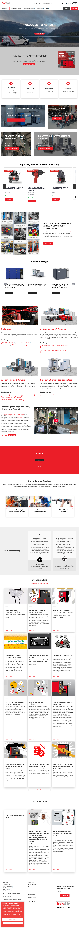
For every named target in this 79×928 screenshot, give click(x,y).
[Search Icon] (62, 4)
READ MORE (3, 434)
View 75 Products (59, 315)
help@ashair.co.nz (35, 886)
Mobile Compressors (62, 345)
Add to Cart (7, 198)
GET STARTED (11, 434)
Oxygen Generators (46, 394)
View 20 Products (20, 366)
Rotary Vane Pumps (28, 394)
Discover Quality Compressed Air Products (14, 118)
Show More (39, 789)
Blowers (18, 397)
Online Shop (6, 329)
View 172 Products (20, 315)
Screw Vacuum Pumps (7, 397)
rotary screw (66, 231)
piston (71, 231)
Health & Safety (31, 894)
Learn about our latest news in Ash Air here (39, 804)
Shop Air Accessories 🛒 (8, 342)
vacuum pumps (21, 414)
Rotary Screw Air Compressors (49, 348)
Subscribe (65, 895)
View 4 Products (59, 366)
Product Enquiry (8, 293)
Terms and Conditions (32, 892)
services (27, 415)
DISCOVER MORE (46, 242)
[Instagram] (39, 3)
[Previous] (4, 186)
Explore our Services (39, 459)
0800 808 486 (33, 884)
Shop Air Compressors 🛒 (24, 342)
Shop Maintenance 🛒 (19, 345)
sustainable (19, 417)
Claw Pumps (5, 394)
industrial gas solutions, (10, 414)
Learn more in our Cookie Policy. (14, 916)
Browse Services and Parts (42, 33)
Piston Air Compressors (47, 345)
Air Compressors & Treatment (53, 329)
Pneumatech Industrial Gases (10, 147)
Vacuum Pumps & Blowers (13, 380)
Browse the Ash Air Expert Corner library (39, 583)
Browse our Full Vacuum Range (43, 147)
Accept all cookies (12, 919)
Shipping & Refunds (32, 897)
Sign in (73, 2)
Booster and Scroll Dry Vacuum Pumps (12, 399)
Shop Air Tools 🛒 (6, 345)
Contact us (65, 7)
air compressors (54, 231)
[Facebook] (34, 3)
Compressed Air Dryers (47, 353)
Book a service (73, 7)
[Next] (74, 186)
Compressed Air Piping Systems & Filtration (52, 350)
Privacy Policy (31, 896)
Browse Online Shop (55, 117)
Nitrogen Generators (60, 394)
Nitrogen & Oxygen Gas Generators (56, 380)
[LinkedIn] (37, 3)
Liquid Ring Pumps (15, 394)
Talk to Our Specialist (29, 63)
